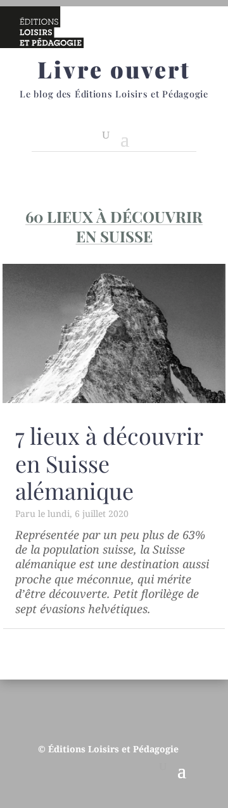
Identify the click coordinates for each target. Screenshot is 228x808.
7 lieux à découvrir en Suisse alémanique (109, 462)
